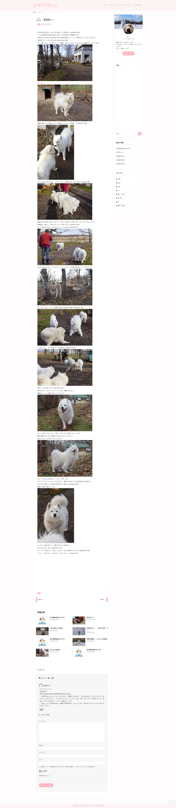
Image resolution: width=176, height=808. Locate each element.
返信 (41, 709)
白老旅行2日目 (120, 160)
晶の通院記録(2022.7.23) (123, 148)
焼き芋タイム (120, 152)
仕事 (119, 179)
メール (41, 752)
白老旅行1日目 (120, 163)
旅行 (119, 183)
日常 (119, 186)
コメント (42, 721)
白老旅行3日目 (120, 156)
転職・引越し (121, 205)
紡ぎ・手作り (121, 194)
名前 (41, 745)
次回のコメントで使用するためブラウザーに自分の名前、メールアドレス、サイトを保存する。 (68, 766)
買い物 (120, 198)
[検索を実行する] (140, 133)
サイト (41, 759)
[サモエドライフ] (45, 5)
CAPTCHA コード (44, 775)
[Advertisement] (72, 573)
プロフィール (128, 53)
